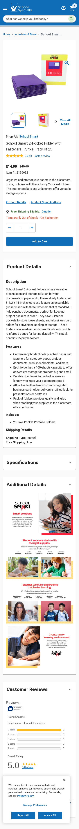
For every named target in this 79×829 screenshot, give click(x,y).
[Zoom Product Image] (67, 63)
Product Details (16, 202)
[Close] (64, 780)
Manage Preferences (35, 805)
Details (46, 211)
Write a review (42, 156)
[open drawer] (5, 8)
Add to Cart (39, 241)
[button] (63, 8)
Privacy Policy (25, 795)
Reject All (22, 815)
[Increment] (32, 227)
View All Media (65, 122)
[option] (18, 128)
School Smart (28, 136)
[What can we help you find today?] (71, 19)
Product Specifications (46, 202)
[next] (56, 122)
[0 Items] (72, 8)
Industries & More (25, 34)
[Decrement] (9, 227)
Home (6, 34)
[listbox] (31, 128)
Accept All (50, 815)
